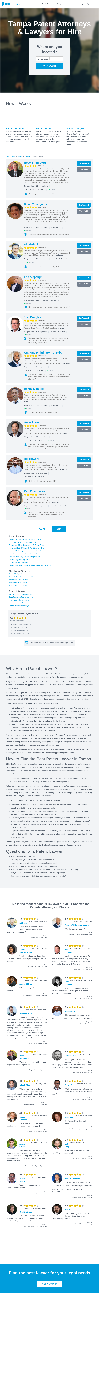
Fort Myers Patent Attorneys (19, 606)
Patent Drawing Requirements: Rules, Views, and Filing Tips (30, 565)
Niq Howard (31, 458)
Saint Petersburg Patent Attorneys (21, 597)
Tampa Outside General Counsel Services (23, 577)
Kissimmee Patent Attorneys (19, 600)
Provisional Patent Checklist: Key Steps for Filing (26, 548)
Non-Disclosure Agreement (18, 562)
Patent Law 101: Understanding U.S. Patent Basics (27, 545)
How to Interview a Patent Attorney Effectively (25, 542)
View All (42, 529)
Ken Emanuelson (35, 491)
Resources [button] (70, 4)
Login (94, 4)
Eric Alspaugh (33, 277)
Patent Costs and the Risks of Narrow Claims (25, 539)
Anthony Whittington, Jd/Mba (43, 352)
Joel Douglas (32, 317)
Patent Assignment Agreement (19, 560)
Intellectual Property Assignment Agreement (24, 557)
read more (59, 255)
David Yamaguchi (35, 204)
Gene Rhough (33, 422)
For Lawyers (80, 4)
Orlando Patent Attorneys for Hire (20, 594)
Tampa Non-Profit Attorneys (18, 580)
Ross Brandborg (35, 162)
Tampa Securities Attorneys (18, 583)
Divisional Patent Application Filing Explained (25, 551)
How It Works (47, 4)
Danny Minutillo (34, 388)
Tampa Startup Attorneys (17, 574)
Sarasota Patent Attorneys (18, 603)
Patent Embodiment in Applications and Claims (25, 554)
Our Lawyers (58, 4)
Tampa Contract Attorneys (18, 585)
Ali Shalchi (31, 244)
